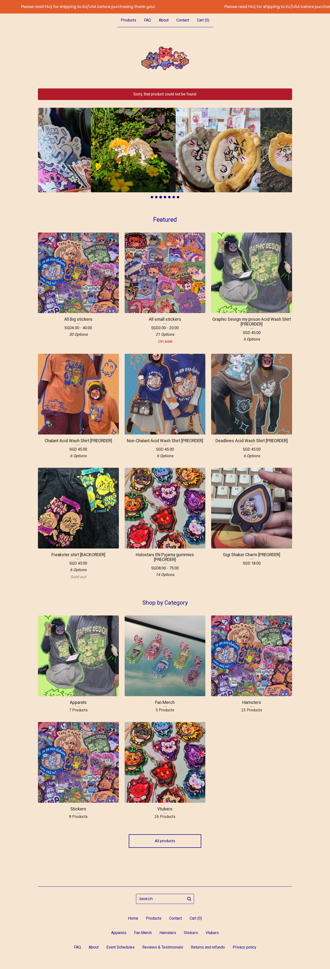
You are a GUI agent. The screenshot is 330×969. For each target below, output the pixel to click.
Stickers (191, 932)
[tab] (152, 197)
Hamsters (167, 932)
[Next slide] (285, 146)
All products (165, 841)
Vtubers (212, 932)
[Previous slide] (45, 146)
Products (128, 20)
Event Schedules (120, 947)
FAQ (147, 20)
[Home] (165, 58)
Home (133, 918)
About (164, 20)
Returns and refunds (208, 947)
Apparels (118, 932)
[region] (165, 6)
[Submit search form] (189, 899)
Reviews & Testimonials (162, 947)
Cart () (203, 20)
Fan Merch (143, 932)
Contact (182, 20)
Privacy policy (244, 947)
